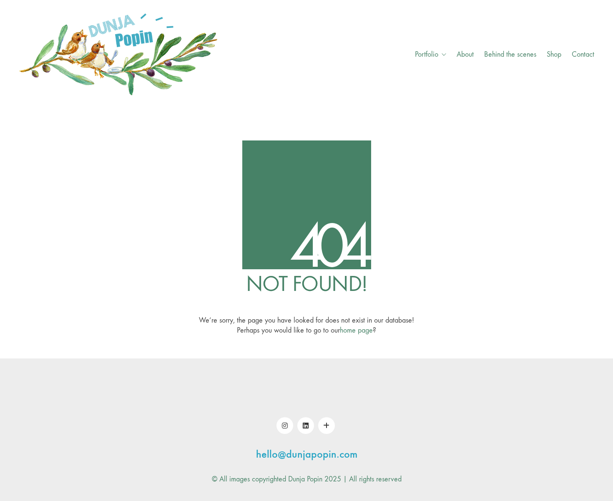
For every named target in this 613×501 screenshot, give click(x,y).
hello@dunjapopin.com (306, 454)
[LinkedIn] (305, 425)
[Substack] (326, 425)
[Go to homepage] (119, 55)
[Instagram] (284, 425)
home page (356, 330)
